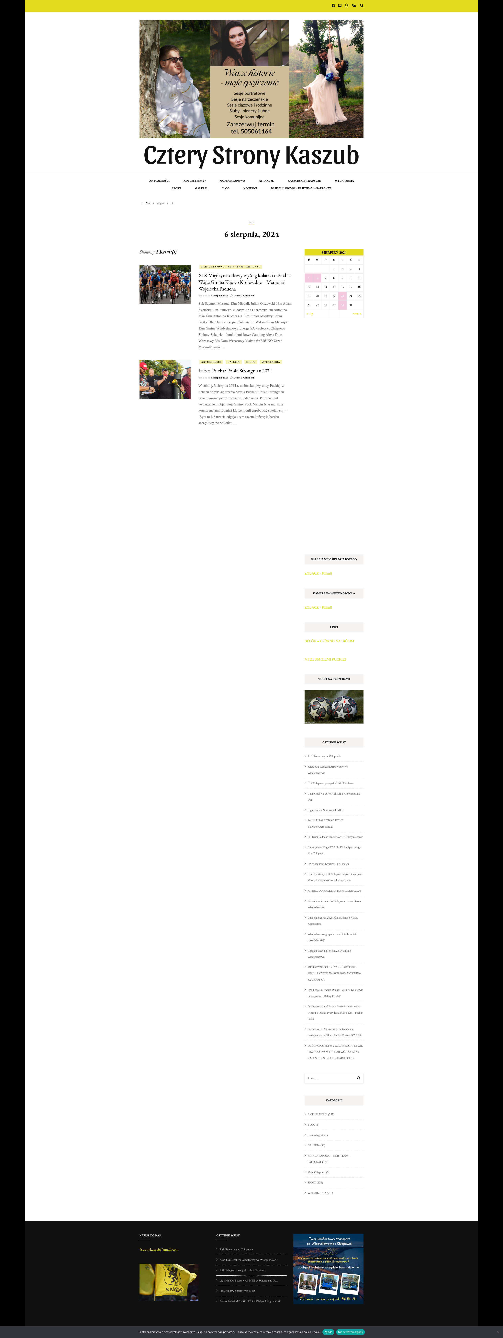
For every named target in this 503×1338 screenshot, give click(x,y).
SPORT (176, 188)
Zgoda (328, 1331)
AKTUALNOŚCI (159, 180)
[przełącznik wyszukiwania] (361, 5)
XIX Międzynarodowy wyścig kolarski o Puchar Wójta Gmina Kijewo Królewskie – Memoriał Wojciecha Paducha (244, 282)
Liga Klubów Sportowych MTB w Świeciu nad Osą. (248, 1280)
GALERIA (201, 188)
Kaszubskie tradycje (304, 180)
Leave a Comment (244, 295)
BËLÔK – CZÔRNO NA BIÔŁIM (329, 641)
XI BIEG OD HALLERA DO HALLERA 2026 (334, 890)
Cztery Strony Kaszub (251, 152)
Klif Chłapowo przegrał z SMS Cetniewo (330, 783)
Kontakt (250, 188)
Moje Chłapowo (232, 180)
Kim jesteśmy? (195, 180)
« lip (310, 314)
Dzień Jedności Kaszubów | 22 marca (328, 863)
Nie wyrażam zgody (350, 1331)
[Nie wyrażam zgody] (498, 1332)
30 (342, 305)
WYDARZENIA (344, 180)
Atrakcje (266, 180)
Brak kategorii (316, 1135)
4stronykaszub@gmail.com (159, 1249)
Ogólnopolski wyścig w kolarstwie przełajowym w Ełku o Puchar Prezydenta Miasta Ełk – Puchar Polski (335, 1012)
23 (342, 296)
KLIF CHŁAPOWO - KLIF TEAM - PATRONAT (230, 267)
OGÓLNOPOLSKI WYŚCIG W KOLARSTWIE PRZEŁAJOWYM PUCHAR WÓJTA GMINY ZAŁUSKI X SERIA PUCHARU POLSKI (335, 1052)
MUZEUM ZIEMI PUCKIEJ (325, 659)
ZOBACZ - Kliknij (318, 573)
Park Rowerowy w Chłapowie (324, 756)
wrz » (357, 314)
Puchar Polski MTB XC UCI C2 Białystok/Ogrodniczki (250, 1301)
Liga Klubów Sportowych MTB (325, 810)
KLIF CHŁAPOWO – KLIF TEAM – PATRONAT (301, 188)
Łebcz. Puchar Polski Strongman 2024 (235, 370)
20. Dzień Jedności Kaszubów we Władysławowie (335, 837)
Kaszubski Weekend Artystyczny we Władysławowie (248, 1259)
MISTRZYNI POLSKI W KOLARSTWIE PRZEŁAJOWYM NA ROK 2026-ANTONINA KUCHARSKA (334, 973)
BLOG (225, 188)
